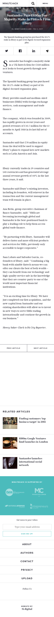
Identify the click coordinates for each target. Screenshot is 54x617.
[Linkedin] (34, 51)
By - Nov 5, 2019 (27, 29)
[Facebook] (20, 51)
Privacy (27, 569)
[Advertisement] (27, 379)
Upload (27, 578)
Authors (26, 552)
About (27, 544)
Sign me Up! (27, 534)
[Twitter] (7, 51)
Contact (26, 561)
